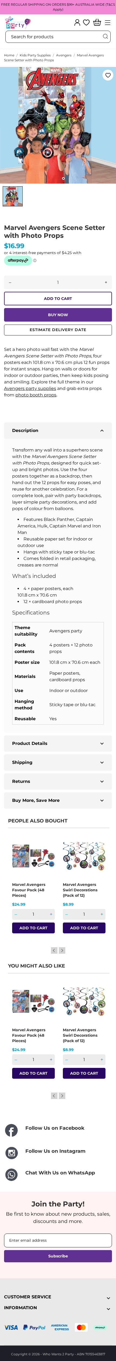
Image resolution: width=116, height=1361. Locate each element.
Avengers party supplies (30, 388)
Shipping (58, 762)
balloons (64, 508)
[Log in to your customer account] (77, 22)
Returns (58, 781)
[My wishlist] (86, 22)
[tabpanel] (58, 125)
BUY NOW (58, 314)
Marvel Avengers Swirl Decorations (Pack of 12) (80, 890)
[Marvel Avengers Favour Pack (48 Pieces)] (47, 854)
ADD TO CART (58, 298)
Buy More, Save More (58, 800)
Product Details (58, 743)
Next (62, 950)
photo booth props (35, 395)
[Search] (105, 36)
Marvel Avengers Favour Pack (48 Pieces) (28, 890)
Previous (54, 950)
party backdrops (83, 495)
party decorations (58, 502)
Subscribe (58, 1256)
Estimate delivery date (58, 329)
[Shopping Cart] (97, 22)
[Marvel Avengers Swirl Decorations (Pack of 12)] (98, 854)
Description (58, 430)
